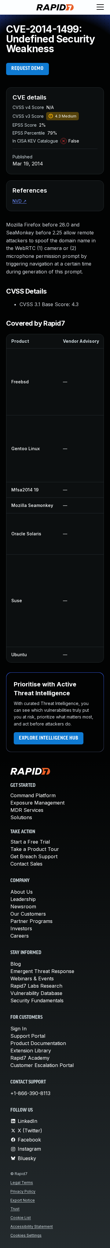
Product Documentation (38, 1043)
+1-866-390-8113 (30, 1093)
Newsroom (23, 906)
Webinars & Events (32, 978)
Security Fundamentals (37, 1000)
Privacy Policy (22, 1191)
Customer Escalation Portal (42, 1065)
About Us (21, 892)
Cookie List (20, 1217)
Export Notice (22, 1200)
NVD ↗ (20, 201)
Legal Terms (21, 1182)
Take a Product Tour (34, 849)
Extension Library (30, 1050)
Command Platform (33, 795)
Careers (19, 936)
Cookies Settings (26, 1235)
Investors (21, 928)
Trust (15, 1208)
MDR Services (26, 810)
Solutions (21, 817)
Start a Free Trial (30, 842)
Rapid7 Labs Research (36, 986)
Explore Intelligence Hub (48, 738)
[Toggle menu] (100, 7)
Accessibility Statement (31, 1226)
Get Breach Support (33, 856)
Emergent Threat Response (42, 971)
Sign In (18, 1029)
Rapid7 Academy (30, 1058)
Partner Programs (31, 921)
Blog (15, 964)
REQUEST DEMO (27, 68)
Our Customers (28, 914)
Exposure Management (37, 803)
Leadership (23, 899)
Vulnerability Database (36, 993)
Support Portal (27, 1036)
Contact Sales (26, 864)
